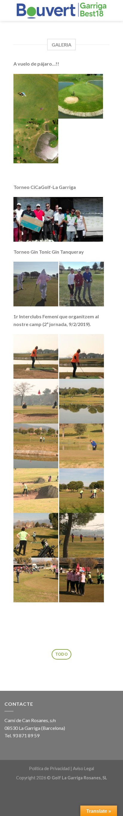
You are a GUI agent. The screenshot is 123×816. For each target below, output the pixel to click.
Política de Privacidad (49, 768)
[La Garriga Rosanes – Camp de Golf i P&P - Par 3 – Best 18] (61, 10)
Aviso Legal (83, 768)
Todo (61, 654)
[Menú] (8, 10)
